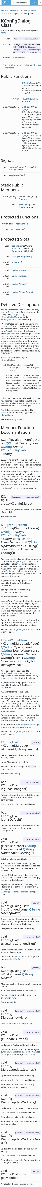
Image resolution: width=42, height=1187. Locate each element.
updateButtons (19, 270)
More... (4, 32)
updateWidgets (19, 284)
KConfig (16, 959)
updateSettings (19, 276)
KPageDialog (19, 57)
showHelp (16, 262)
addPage (26, 107)
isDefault (20, 229)
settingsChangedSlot (21, 256)
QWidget (12, 443)
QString (6, 447)
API (8, 2)
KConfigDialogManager (12, 317)
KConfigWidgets (28, 10)
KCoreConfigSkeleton (16, 450)
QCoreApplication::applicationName (17, 891)
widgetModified (16, 175)
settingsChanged (17, 167)
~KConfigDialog (29, 98)
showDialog (24, 204)
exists (21, 196)
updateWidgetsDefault (22, 292)
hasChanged (22, 223)
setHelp (15, 245)
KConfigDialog (28, 83)
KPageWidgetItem (14, 525)
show (21, 573)
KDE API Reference (9, 10)
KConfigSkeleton (8, 319)
